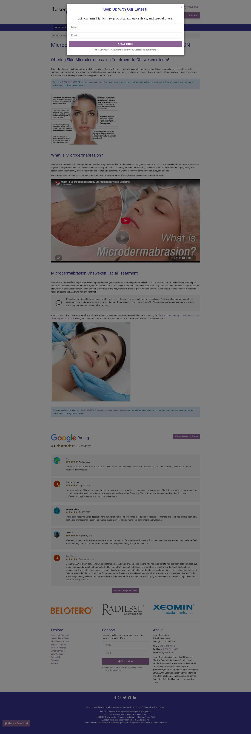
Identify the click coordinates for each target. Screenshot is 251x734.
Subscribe (127, 43)
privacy (109, 50)
